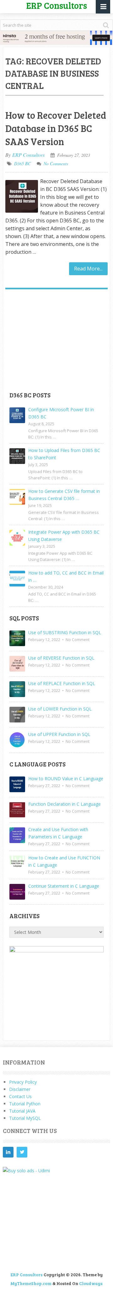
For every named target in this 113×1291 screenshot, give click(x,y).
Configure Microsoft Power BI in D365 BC (61, 413)
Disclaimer (19, 1089)
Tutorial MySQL (25, 1118)
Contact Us (20, 1096)
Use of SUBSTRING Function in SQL (64, 632)
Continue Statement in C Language (63, 886)
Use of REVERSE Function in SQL (61, 658)
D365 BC (22, 163)
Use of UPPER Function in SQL (59, 734)
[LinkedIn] (8, 1152)
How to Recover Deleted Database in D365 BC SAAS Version (55, 128)
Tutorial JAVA (22, 1111)
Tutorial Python (24, 1104)
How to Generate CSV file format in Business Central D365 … (64, 494)
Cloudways (91, 1283)
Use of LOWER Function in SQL (60, 709)
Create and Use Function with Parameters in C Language (58, 833)
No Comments (56, 163)
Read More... (88, 268)
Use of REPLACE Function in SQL (61, 683)
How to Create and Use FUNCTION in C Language (64, 861)
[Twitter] (22, 1152)
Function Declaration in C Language (64, 804)
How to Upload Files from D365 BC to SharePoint (64, 453)
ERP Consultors (28, 154)
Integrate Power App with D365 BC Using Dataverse (64, 535)
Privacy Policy (23, 1082)
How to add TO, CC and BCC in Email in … (66, 576)
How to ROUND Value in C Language (65, 779)
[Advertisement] (56, 342)
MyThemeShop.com (30, 1283)
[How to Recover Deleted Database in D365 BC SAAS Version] (21, 196)
